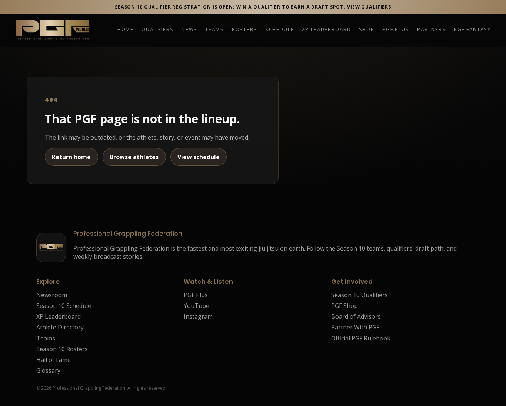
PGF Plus (395, 30)
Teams (214, 30)
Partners (431, 30)
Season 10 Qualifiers (359, 295)
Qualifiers (157, 30)
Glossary (48, 370)
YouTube (196, 306)
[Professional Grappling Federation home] (52, 30)
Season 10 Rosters (62, 349)
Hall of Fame (53, 360)
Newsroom (51, 295)
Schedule (279, 30)
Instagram (198, 316)
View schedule (198, 157)
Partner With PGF (355, 327)
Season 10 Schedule (63, 306)
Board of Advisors (356, 316)
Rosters (244, 30)
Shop (366, 30)
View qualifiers (369, 7)
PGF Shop (344, 306)
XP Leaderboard (326, 30)
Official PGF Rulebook (360, 338)
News (189, 30)
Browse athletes (134, 157)
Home (125, 30)
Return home (71, 157)
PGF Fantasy (472, 30)
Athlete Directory (60, 327)
